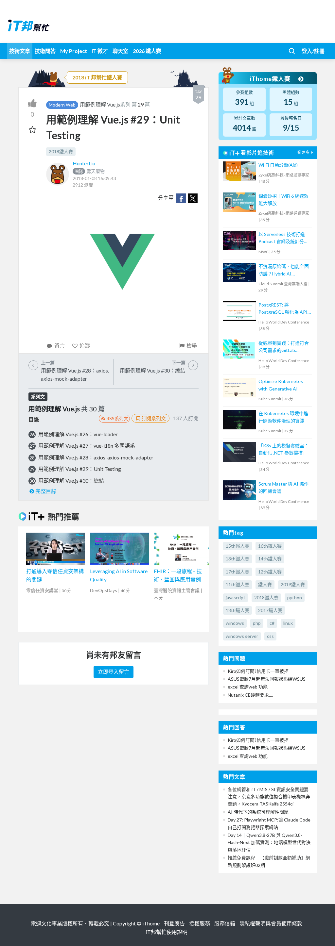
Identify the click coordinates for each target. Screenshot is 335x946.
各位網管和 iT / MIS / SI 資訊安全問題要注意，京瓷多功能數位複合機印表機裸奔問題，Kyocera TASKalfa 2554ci (269, 797)
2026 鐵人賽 (147, 51)
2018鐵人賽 (61, 151)
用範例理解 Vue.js (100, 104)
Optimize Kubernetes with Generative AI (280, 384)
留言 (59, 345)
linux (288, 623)
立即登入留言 (113, 672)
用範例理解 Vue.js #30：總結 (71, 480)
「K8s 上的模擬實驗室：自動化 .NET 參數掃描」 (283, 449)
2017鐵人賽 (270, 610)
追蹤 (84, 345)
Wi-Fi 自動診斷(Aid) (278, 165)
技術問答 (45, 51)
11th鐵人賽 (237, 584)
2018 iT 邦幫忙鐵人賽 (97, 77)
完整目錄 (45, 491)
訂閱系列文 (153, 418)
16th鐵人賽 (270, 546)
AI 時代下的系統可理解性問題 (258, 812)
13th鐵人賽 (237, 558)
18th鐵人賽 (237, 610)
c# (272, 623)
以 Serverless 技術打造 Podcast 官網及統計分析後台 (283, 238)
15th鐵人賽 (237, 546)
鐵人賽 (265, 584)
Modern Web (62, 105)
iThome (151, 923)
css (270, 636)
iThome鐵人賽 (271, 78)
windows (235, 623)
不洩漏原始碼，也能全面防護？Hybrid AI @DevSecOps (283, 270)
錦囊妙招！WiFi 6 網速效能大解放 (283, 199)
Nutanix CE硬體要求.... (250, 695)
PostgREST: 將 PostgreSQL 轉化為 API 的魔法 (283, 309)
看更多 (303, 152)
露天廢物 (90, 171)
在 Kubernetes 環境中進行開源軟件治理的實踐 (283, 416)
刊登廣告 (174, 923)
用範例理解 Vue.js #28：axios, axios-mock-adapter (95, 457)
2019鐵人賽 (293, 584)
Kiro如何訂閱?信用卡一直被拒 (258, 671)
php (257, 623)
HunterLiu (84, 163)
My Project (73, 51)
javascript (235, 597)
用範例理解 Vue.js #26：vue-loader (78, 434)
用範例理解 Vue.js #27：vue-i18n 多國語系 (86, 445)
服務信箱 (224, 923)
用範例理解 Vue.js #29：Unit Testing (79, 469)
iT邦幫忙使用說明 (166, 932)
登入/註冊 (313, 51)
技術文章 (19, 51)
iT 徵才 (100, 51)
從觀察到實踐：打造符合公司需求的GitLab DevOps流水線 (283, 347)
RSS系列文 (117, 418)
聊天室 (120, 51)
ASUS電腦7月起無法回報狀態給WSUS (267, 679)
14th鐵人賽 (270, 558)
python (294, 597)
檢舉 (191, 345)
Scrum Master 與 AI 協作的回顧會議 (283, 487)
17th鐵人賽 (237, 571)
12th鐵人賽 (270, 571)
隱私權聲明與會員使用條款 (270, 923)
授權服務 (199, 923)
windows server (242, 636)
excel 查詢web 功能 (248, 686)
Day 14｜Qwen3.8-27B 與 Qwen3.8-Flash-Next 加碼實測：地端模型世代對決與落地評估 (269, 842)
